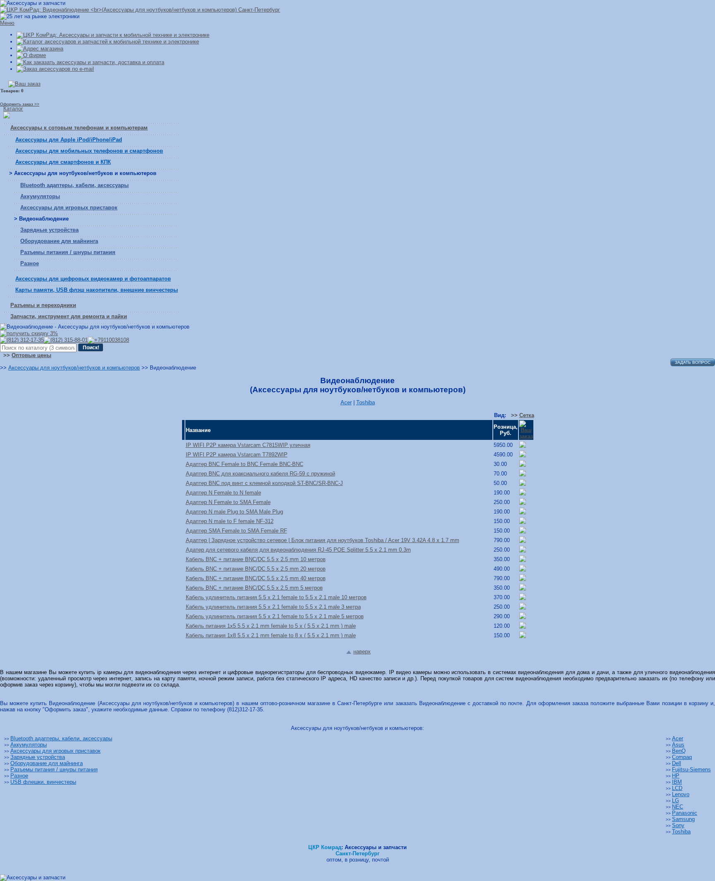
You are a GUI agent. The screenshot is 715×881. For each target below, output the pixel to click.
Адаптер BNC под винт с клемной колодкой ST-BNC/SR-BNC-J (264, 483)
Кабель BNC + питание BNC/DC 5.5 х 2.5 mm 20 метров (256, 569)
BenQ (679, 751)
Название (198, 430)
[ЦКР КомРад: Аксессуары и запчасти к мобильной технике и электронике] (140, 10)
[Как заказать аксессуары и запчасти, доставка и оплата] (90, 62)
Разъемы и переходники (43, 305)
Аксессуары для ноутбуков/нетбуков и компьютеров (74, 368)
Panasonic (684, 813)
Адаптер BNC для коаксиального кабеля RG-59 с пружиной (260, 474)
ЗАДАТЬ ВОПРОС (692, 362)
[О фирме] (31, 55)
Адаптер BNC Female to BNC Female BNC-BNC (244, 464)
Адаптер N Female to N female (223, 493)
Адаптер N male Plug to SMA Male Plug (234, 512)
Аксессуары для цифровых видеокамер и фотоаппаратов (93, 279)
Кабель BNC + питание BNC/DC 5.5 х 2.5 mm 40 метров (256, 578)
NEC (677, 807)
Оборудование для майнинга (59, 241)
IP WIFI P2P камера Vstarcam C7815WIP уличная (248, 445)
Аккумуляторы (40, 196)
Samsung (683, 819)
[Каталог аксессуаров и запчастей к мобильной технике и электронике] (108, 41)
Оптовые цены (31, 355)
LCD (677, 788)
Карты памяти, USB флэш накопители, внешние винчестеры (96, 290)
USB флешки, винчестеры (43, 782)
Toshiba (365, 402)
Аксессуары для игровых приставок (69, 207)
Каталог (13, 109)
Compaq (682, 757)
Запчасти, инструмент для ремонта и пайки (68, 316)
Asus (678, 745)
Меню (7, 23)
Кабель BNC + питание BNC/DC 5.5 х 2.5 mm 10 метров (256, 559)
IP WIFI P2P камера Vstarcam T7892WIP (237, 454)
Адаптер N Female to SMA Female (228, 502)
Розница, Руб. (506, 430)
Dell (676, 763)
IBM (677, 782)
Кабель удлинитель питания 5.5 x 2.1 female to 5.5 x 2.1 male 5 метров (275, 616)
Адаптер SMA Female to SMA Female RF (236, 531)
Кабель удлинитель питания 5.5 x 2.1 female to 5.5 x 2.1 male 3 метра (273, 607)
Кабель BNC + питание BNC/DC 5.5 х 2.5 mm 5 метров (254, 588)
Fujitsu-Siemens (691, 769)
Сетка (526, 415)
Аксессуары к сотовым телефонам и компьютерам (79, 128)
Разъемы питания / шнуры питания (67, 252)
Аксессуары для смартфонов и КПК (63, 162)
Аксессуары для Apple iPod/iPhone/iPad (68, 140)
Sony (678, 825)
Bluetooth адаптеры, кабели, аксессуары (74, 185)
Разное (29, 263)
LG (675, 800)
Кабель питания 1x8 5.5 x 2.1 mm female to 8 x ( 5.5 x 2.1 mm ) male (271, 635)
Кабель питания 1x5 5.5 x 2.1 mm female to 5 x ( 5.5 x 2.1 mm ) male (271, 626)
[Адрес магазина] (40, 48)
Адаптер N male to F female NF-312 (230, 521)
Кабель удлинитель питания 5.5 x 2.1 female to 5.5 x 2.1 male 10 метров (276, 597)
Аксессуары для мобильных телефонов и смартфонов (89, 151)
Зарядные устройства (49, 230)
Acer (346, 402)
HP (675, 776)
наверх (362, 651)
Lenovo (680, 794)
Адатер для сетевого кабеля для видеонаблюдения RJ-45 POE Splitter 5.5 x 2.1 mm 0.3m (298, 550)
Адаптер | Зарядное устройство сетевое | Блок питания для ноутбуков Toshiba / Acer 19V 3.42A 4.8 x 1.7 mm (322, 540)
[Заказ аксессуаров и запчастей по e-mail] (55, 69)
